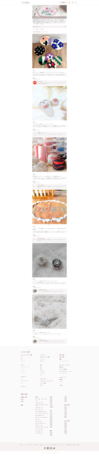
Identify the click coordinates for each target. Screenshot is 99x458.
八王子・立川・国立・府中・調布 (41, 413)
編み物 (61, 379)
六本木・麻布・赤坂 (39, 431)
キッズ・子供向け (63, 369)
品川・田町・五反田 (39, 429)
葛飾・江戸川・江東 (39, 409)
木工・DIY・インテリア (64, 365)
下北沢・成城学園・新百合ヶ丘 (41, 411)
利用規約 (54, 444)
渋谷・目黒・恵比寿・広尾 (40, 423)
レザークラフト (43, 378)
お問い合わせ (41, 444)
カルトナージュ (63, 377)
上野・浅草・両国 (38, 421)
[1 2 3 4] (49, 155)
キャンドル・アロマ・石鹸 (26, 354)
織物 (60, 359)
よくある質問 (36, 444)
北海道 (22, 399)
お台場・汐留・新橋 (39, 402)
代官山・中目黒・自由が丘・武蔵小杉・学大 (41, 405)
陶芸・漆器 (62, 354)
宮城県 (22, 401)
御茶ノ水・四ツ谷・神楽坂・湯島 (41, 417)
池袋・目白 (37, 419)
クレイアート (43, 354)
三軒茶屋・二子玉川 (39, 425)
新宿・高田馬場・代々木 (39, 415)
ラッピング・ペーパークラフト (46, 380)
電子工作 (61, 367)
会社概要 (78, 444)
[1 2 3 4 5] (49, 51)
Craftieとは (21, 444)
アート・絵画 (43, 383)
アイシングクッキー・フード (65, 371)
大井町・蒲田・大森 (39, 407)
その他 (61, 385)
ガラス (41, 385)
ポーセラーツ (23, 386)
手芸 (41, 364)
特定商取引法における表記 (71, 444)
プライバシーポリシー (61, 444)
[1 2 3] (49, 207)
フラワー (23, 364)
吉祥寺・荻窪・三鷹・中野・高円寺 (41, 427)
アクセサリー (23, 376)
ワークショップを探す (28, 444)
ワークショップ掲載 (48, 444)
